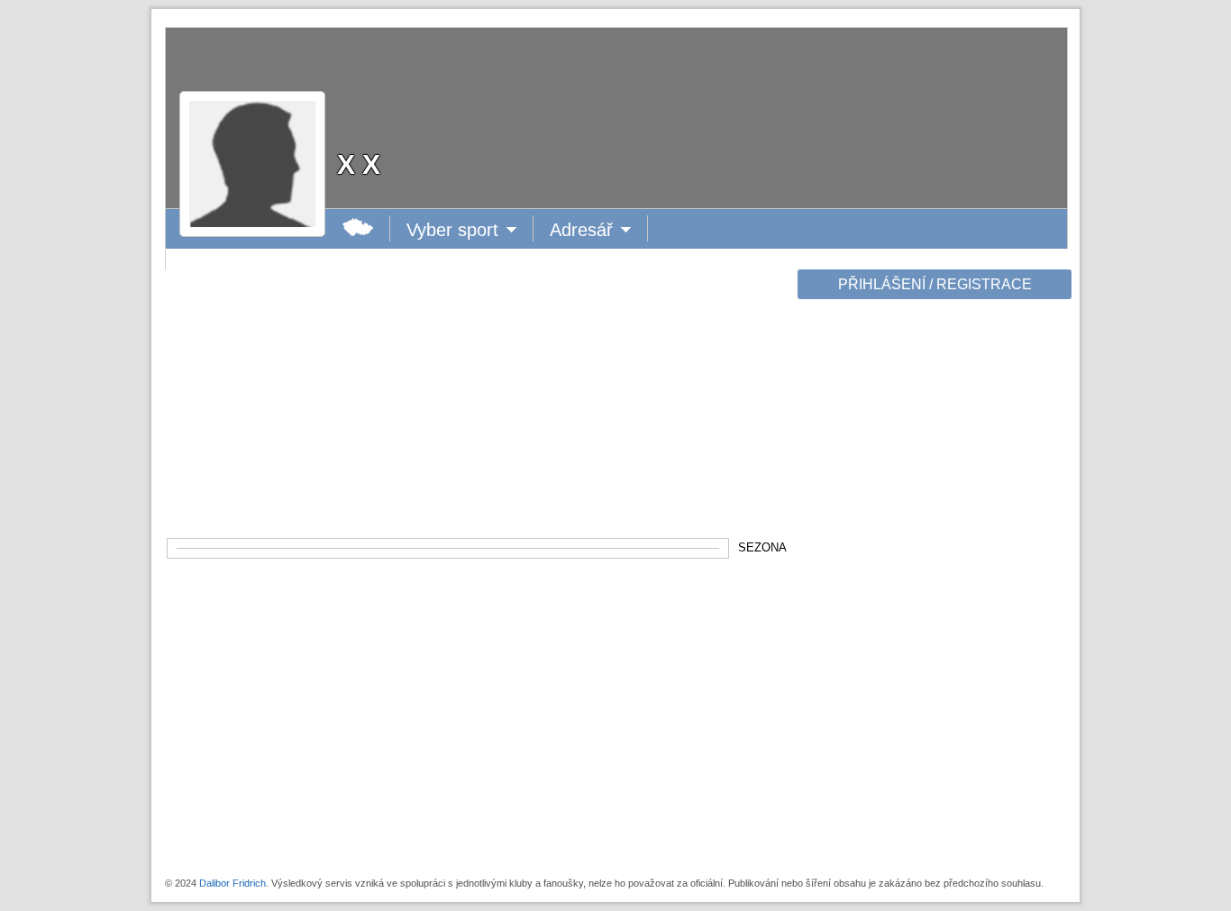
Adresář (586, 230)
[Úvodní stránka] (358, 228)
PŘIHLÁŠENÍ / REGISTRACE (935, 284)
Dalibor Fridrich (232, 883)
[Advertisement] (933, 587)
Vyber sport (452, 230)
